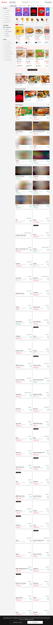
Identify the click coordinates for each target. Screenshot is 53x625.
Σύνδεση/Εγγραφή (48, 2)
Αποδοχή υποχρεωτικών (29, 619)
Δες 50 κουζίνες (6, 22)
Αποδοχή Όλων (35, 622)
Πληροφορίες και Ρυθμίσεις (18, 622)
